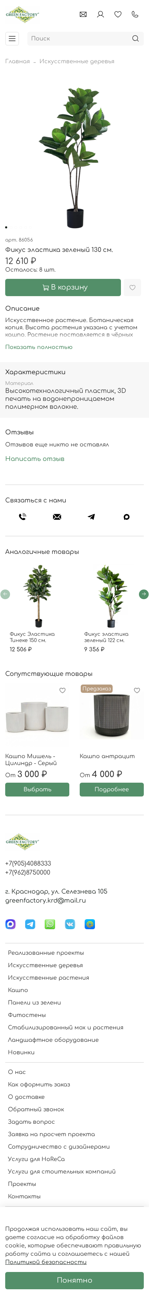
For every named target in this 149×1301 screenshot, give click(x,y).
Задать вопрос (31, 1122)
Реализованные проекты (46, 953)
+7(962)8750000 (27, 872)
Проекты (22, 1184)
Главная (17, 61)
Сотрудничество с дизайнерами (59, 1147)
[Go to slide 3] (16, 227)
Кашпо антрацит (107, 756)
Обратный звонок (36, 1109)
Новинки (21, 1052)
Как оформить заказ (39, 1085)
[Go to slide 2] (11, 227)
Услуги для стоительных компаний (62, 1172)
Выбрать (37, 789)
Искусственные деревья (77, 61)
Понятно (75, 1280)
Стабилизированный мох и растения (65, 1028)
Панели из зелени (34, 1003)
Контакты (24, 1197)
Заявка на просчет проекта (51, 1134)
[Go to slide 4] (21, 227)
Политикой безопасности (46, 1262)
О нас (17, 1072)
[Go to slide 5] (26, 227)
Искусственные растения (48, 978)
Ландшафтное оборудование (53, 1040)
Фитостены (27, 1015)
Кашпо (18, 990)
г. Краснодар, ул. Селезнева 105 (56, 891)
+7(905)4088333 (28, 863)
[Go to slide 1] (6, 227)
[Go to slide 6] (30, 227)
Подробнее (112, 789)
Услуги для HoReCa (36, 1159)
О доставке (26, 1097)
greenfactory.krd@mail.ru (45, 900)
